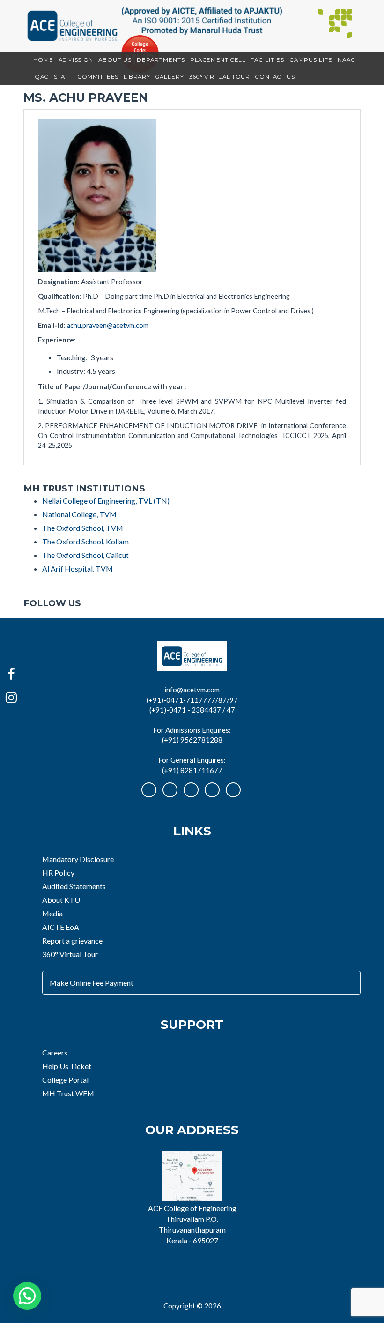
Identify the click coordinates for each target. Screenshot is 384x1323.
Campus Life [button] (310, 60)
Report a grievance (72, 940)
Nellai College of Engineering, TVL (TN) (106, 500)
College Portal (65, 1079)
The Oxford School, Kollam (85, 541)
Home (43, 60)
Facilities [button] (267, 60)
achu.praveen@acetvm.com (107, 325)
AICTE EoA (60, 926)
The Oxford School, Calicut (85, 554)
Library (137, 77)
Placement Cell (217, 60)
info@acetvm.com (192, 689)
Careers (54, 1052)
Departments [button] (161, 60)
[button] (27, 1296)
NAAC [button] (346, 60)
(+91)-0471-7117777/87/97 (192, 700)
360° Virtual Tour (219, 77)
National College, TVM (79, 514)
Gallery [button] (169, 77)
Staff (63, 77)
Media (52, 913)
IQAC (41, 77)
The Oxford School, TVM (82, 527)
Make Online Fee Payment (91, 982)
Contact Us (275, 77)
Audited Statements (74, 886)
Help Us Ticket (66, 1066)
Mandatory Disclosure (78, 859)
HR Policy (58, 872)
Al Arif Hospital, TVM (77, 568)
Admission (76, 60)
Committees (97, 77)
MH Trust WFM (68, 1093)
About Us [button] (115, 60)
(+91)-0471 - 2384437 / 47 (192, 710)
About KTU (61, 899)
